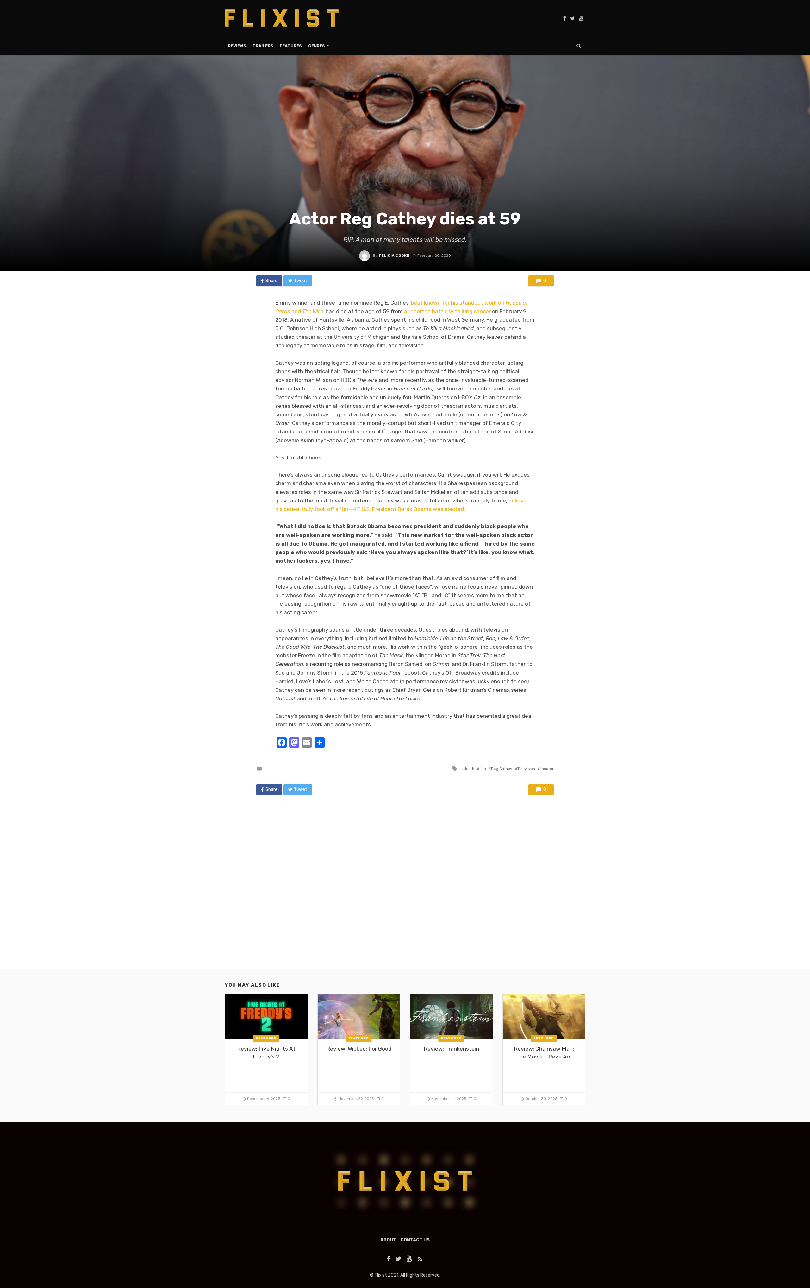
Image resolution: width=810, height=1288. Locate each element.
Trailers (262, 45)
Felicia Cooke (394, 255)
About (388, 1240)
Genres (316, 45)
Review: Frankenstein (451, 1048)
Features (291, 45)
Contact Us (415, 1240)
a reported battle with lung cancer (447, 311)
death (469, 769)
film (482, 769)
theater (547, 769)
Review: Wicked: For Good (358, 1048)
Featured (266, 1038)
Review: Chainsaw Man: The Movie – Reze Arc (544, 1052)
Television (526, 769)
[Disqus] (405, 888)
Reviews (237, 45)
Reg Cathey (501, 769)
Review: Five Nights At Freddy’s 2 (266, 1052)
